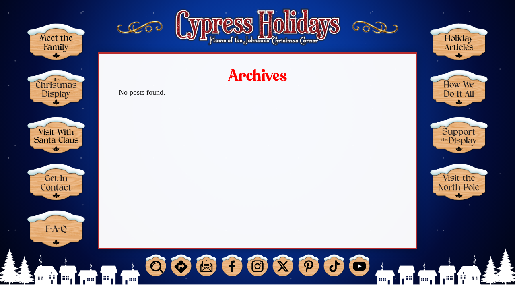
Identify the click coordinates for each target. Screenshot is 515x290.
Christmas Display (56, 88)
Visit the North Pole (458, 181)
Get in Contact (56, 181)
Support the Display (458, 135)
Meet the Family (56, 41)
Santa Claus (56, 135)
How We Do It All (458, 88)
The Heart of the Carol (458, 228)
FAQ (56, 228)
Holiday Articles (458, 41)
